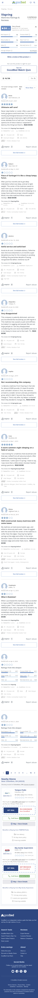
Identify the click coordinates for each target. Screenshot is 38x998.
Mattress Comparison (26, 938)
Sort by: (20, 88)
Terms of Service (12, 985)
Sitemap (26, 986)
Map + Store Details (20, 824)
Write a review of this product (18, 57)
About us (23, 951)
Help (21, 956)
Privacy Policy (21, 985)
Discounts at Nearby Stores (9, 953)
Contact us (23, 953)
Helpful (6, 147)
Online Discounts (6, 951)
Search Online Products (8, 938)
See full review (18, 153)
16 (30, 773)
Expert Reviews (24, 933)
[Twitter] (21, 971)
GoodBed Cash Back (7, 956)
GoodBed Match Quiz (7, 933)
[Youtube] (12, 971)
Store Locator (5, 941)
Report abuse (31, 147)
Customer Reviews (25, 936)
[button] (7, 2)
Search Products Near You (8, 936)
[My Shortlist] (31, 2)
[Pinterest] (25, 971)
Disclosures (20, 986)
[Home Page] (19, 2)
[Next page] (34, 772)
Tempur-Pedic (20, 790)
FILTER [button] (7, 78)
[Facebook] (16, 971)
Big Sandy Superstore (24, 848)
